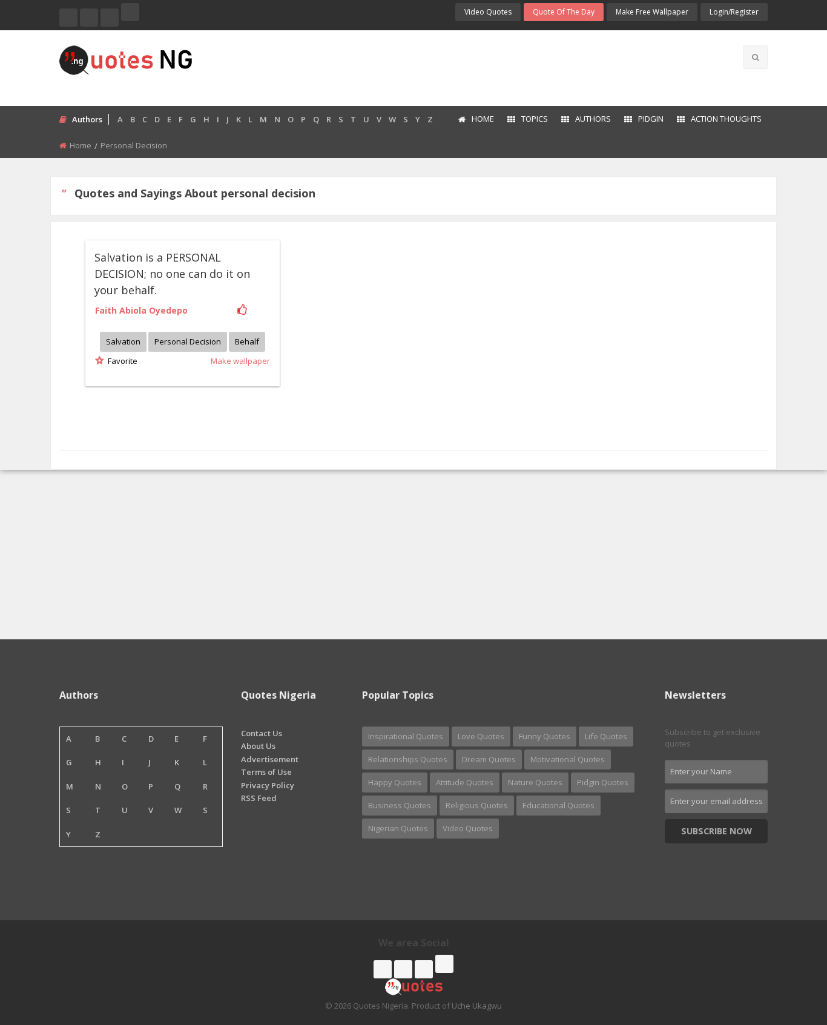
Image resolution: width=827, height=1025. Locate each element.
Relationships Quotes (407, 759)
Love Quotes (481, 736)
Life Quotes (606, 736)
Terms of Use (266, 771)
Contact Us (261, 733)
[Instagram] (109, 17)
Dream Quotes (489, 759)
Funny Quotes (544, 736)
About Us (258, 745)
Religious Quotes (477, 805)
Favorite (120, 360)
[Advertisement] (461, 66)
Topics (534, 118)
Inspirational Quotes (405, 736)
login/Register (734, 12)
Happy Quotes (394, 782)
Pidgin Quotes (602, 782)
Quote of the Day (564, 12)
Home (483, 118)
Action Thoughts (726, 118)
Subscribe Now (716, 831)
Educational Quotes (558, 805)
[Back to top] (788, 949)
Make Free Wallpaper (652, 12)
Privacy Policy (267, 785)
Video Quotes (488, 12)
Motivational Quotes (567, 759)
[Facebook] (68, 17)
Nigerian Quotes (398, 828)
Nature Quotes (535, 782)
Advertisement (269, 759)
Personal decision (187, 341)
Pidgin (651, 118)
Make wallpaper (240, 360)
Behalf (247, 341)
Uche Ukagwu (477, 1005)
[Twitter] (89, 17)
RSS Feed (259, 798)
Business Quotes (399, 805)
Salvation (123, 341)
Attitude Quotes (464, 782)
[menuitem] (475, 120)
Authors (593, 118)
